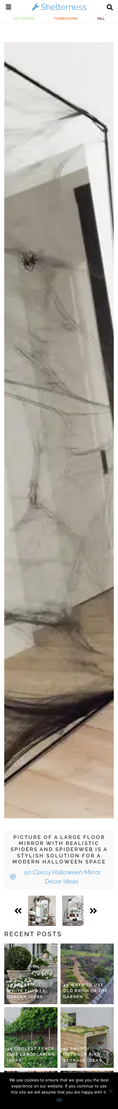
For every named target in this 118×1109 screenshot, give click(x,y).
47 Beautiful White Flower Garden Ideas (26, 991)
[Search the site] (110, 8)
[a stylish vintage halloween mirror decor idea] (42, 911)
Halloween (23, 18)
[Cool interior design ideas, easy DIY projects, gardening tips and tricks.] (59, 10)
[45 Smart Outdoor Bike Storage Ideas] (87, 1037)
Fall (101, 18)
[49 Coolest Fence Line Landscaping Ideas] (30, 1037)
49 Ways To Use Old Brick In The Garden (85, 991)
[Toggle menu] (8, 7)
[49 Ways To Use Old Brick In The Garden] (87, 974)
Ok (59, 1099)
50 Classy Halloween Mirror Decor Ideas (62, 877)
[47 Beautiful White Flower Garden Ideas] (30, 974)
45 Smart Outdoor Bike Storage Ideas (82, 1054)
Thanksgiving (66, 18)
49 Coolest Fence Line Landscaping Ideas (31, 1054)
